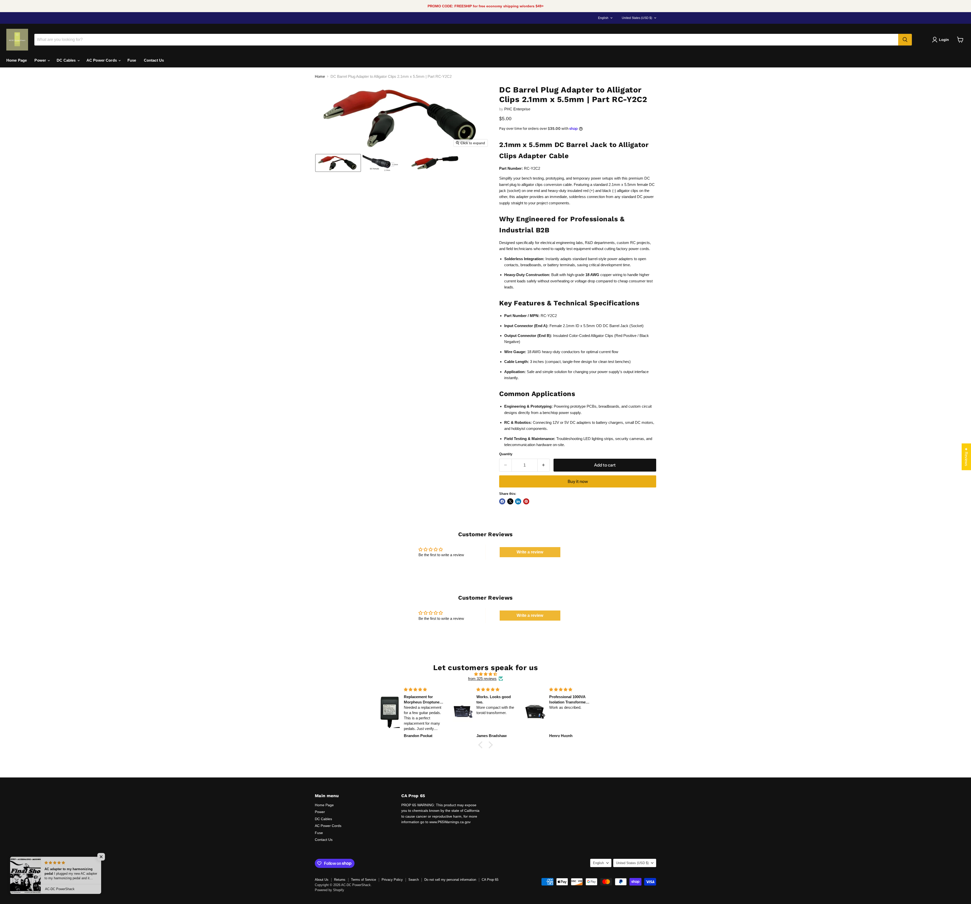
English (603, 18)
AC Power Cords (102, 60)
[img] (485, 674)
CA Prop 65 (490, 880)
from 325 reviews (482, 678)
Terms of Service (363, 880)
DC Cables (67, 60)
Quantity (505, 454)
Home (320, 76)
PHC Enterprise (517, 109)
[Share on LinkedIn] (518, 501)
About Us (321, 880)
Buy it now (578, 481)
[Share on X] (510, 501)
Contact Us (154, 60)
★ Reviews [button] (966, 456)
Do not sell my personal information (450, 880)
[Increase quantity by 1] (544, 465)
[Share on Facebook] (502, 501)
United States (637, 18)
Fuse (131, 60)
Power (40, 60)
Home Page (16, 60)
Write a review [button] (530, 552)
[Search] (905, 39)
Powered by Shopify (329, 890)
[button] (941, 40)
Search (413, 880)
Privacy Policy (392, 880)
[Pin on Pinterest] (526, 501)
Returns (339, 880)
